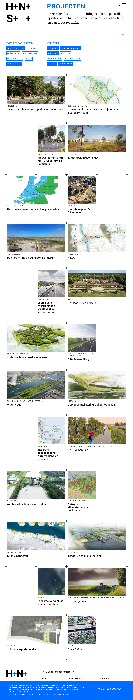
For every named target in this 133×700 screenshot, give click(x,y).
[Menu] (124, 4)
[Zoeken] (118, 4)
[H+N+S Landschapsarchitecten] (16, 679)
